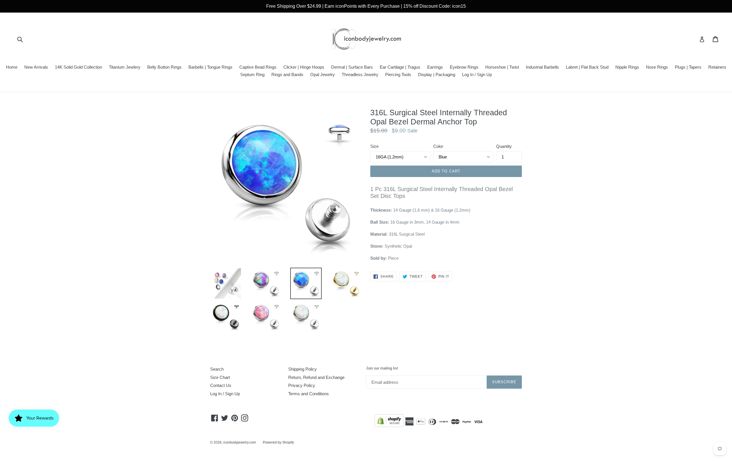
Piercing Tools (398, 74)
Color (438, 146)
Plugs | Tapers (688, 67)
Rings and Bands (287, 74)
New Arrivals (36, 67)
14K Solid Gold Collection (78, 67)
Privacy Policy (301, 385)
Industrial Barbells (542, 67)
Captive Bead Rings (258, 67)
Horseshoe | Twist (502, 67)
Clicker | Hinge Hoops (303, 67)
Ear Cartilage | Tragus (400, 67)
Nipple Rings (627, 67)
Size (374, 146)
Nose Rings (657, 67)
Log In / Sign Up (477, 74)
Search (217, 369)
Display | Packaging (436, 74)
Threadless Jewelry (360, 74)
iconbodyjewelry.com (239, 442)
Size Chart (220, 377)
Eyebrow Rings (464, 67)
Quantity (504, 146)
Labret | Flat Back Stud (587, 67)
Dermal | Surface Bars (352, 67)
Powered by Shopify (278, 442)
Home (11, 67)
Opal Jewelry (322, 74)
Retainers (717, 67)
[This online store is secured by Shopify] (389, 421)
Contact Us (220, 385)
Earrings (435, 67)
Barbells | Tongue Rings (210, 67)
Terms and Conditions (308, 393)
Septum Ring (252, 74)
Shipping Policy (302, 369)
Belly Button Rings (164, 67)
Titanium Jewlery (124, 67)
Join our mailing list (382, 368)
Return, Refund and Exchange (316, 377)
